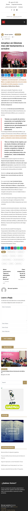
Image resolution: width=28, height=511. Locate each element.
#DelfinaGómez (11, 252)
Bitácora (18, 34)
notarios (4, 263)
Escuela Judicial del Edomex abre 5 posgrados (12, 469)
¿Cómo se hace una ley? (11, 7)
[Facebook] (11, 10)
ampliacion (20, 252)
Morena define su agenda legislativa (10, 452)
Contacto (20, 7)
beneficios (5, 255)
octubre (11, 263)
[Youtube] (16, 10)
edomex (20, 255)
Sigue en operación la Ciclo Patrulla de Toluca (12, 461)
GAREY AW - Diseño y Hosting (8, 510)
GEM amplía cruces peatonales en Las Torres (12, 465)
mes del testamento (18, 259)
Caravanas (12, 255)
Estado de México (7, 259)
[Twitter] (14, 10)
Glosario (8, 4)
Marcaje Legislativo (9, 34)
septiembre (18, 263)
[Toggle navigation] (3, 22)
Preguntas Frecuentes (17, 4)
